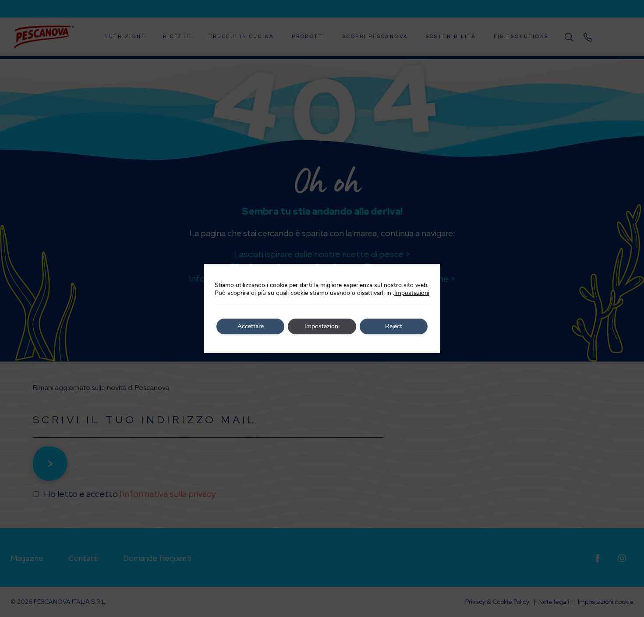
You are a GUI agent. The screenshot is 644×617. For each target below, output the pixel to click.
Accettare (250, 326)
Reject (393, 326)
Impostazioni (411, 293)
